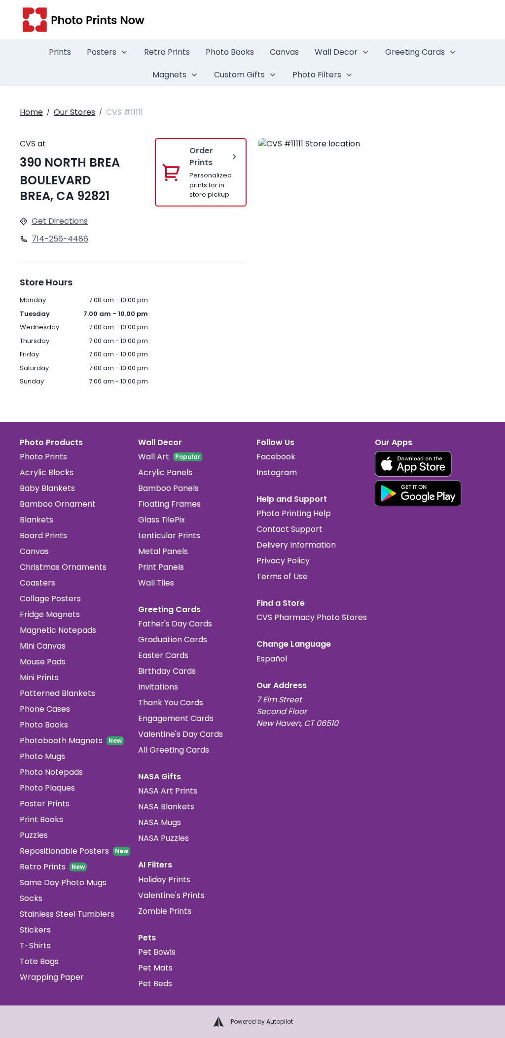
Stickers (35, 929)
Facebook (275, 456)
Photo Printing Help (293, 513)
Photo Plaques (47, 788)
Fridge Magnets (50, 614)
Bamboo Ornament (58, 504)
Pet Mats (155, 967)
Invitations (158, 686)
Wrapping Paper (52, 977)
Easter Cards (163, 655)
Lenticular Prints (169, 535)
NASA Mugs (159, 822)
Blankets (36, 519)
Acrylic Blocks (46, 472)
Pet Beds (155, 983)
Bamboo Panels (168, 488)
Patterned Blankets (57, 693)
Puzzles (34, 835)
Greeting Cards (415, 52)
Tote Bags (39, 961)
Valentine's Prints (171, 895)
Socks (31, 898)
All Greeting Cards (173, 750)
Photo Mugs (42, 756)
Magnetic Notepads (58, 630)
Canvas (284, 52)
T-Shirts (35, 945)
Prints (60, 52)
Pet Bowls (157, 952)
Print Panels (161, 567)
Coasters (37, 582)
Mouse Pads (43, 661)
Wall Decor (336, 52)
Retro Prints (167, 52)
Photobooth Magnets (61, 740)
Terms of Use (282, 576)
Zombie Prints (164, 911)
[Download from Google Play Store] (418, 493)
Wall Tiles (156, 582)
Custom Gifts (239, 74)
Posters (101, 52)
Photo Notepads (51, 772)
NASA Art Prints (167, 790)
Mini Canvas (43, 646)
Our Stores (74, 112)
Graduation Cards (172, 639)
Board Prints (43, 535)
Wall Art (153, 456)
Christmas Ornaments (63, 567)
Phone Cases (45, 709)
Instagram (276, 472)
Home (31, 112)
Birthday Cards (167, 671)
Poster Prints (45, 803)
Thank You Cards (170, 702)
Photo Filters (316, 74)
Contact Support (289, 529)
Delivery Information (296, 545)
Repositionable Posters (64, 851)
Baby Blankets (47, 488)
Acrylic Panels (165, 472)
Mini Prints (39, 677)
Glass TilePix (161, 519)
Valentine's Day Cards (180, 734)
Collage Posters (50, 598)
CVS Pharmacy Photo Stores (311, 617)
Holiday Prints (164, 879)
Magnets (169, 74)
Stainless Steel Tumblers (67, 914)
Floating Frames (169, 504)
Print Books (41, 819)
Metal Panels (163, 551)
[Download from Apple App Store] (413, 464)
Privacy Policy (283, 560)
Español (271, 658)
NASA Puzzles (163, 838)
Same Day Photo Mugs (63, 882)
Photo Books (230, 52)
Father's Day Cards (175, 623)
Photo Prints (43, 456)
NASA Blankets (166, 806)
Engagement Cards (176, 718)
